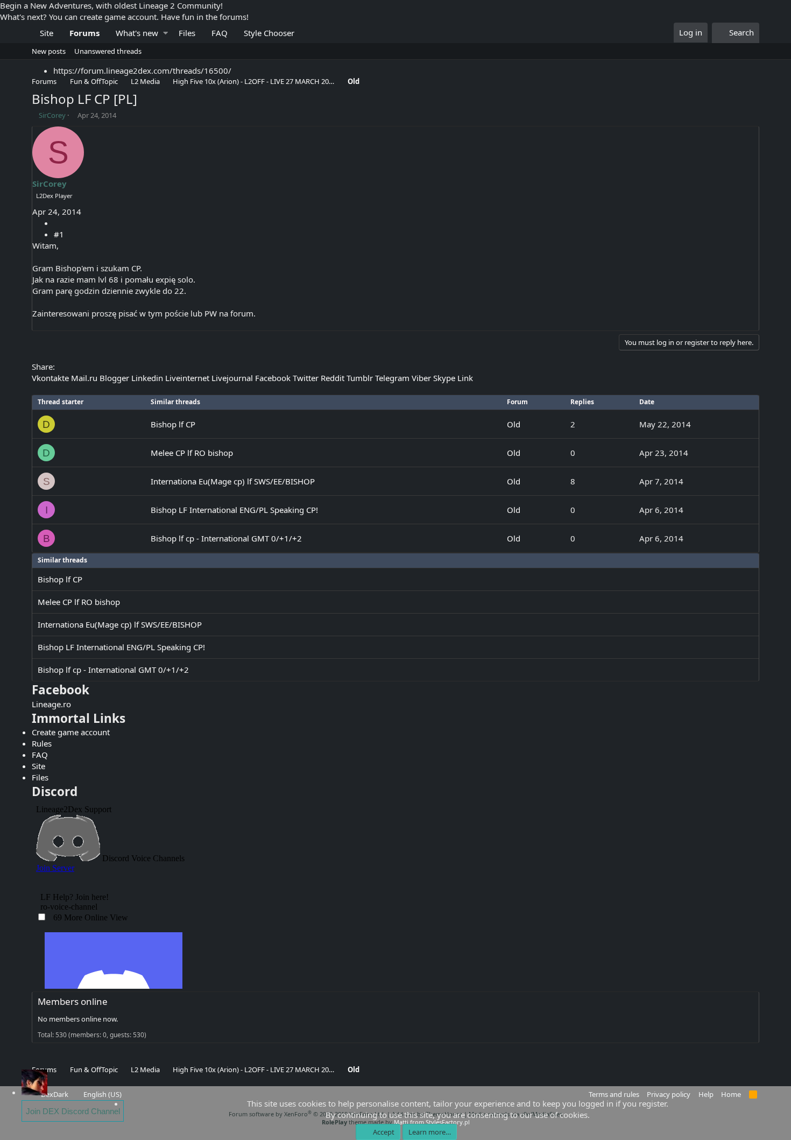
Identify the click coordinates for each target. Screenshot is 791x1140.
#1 (59, 234)
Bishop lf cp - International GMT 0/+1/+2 (226, 538)
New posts (49, 51)
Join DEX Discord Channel (73, 1111)
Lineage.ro (51, 704)
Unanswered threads (108, 51)
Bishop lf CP (173, 424)
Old (513, 424)
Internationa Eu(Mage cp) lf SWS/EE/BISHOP (233, 481)
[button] (165, 33)
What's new (137, 32)
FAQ (219, 32)
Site (46, 32)
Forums (84, 32)
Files (187, 32)
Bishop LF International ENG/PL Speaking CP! (234, 509)
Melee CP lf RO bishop (192, 452)
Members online (73, 1001)
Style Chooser (269, 32)
